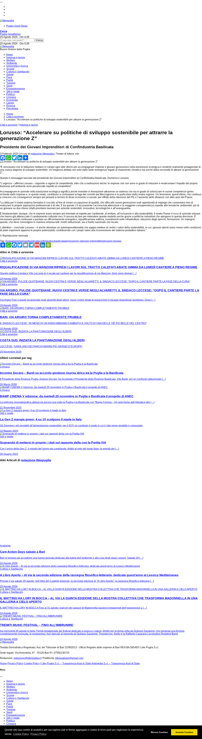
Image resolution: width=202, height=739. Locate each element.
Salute (10, 74)
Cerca (39, 40)
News (9, 54)
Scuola (10, 68)
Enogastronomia (15, 88)
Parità (9, 80)
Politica (10, 94)
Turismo (10, 83)
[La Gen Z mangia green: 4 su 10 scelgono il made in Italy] (33, 410)
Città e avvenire (9, 125)
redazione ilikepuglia (42, 153)
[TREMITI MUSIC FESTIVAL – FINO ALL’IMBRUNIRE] (31, 616)
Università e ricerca (17, 66)
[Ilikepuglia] (7, 20)
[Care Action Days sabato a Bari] (39, 543)
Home (3, 663)
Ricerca (10, 105)
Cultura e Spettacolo (17, 71)
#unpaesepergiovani (16, 241)
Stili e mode (13, 91)
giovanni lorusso (112, 241)
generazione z (73, 241)
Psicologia (12, 108)
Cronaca (11, 97)
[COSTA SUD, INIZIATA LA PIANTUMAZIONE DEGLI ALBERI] (35, 331)
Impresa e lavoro (15, 57)
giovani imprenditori (92, 241)
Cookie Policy (21, 734)
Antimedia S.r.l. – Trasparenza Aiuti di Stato (116, 663)
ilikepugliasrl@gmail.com (69, 658)
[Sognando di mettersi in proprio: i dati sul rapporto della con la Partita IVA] (42, 433)
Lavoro (10, 102)
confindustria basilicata (52, 241)
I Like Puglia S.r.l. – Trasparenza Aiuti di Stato (65, 663)
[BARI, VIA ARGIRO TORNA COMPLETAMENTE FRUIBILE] (34, 308)
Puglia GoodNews (10, 34)
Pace (9, 77)
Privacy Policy (38, 734)
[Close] (1, 676)
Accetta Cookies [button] (184, 732)
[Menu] (1, 2)
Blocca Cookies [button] (159, 732)
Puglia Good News (16, 26)
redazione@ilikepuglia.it (27, 658)
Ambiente (11, 63)
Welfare (10, 60)
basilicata (33, 241)
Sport (9, 85)
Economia (12, 100)
